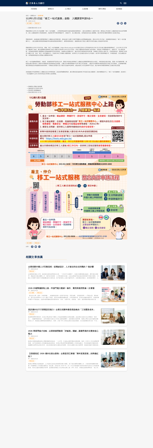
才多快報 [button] (34, 9)
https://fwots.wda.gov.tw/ (68, 47)
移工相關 (29, 23)
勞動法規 (37, 23)
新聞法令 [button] (51, 9)
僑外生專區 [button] (102, 9)
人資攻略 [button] (85, 9)
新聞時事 (40, 15)
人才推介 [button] (68, 9)
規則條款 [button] (119, 9)
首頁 (27, 15)
